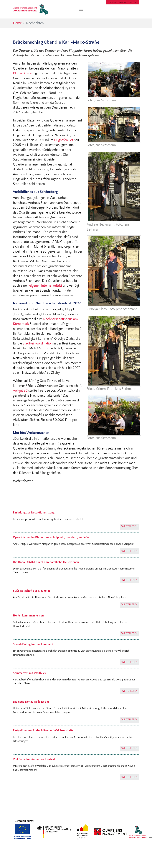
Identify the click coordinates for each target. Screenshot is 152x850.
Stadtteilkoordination (38, 343)
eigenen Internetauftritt (45, 286)
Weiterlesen (129, 526)
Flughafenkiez (63, 140)
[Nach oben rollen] (143, 841)
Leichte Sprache (117, 2)
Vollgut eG (20, 391)
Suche (132, 2)
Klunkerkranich (23, 73)
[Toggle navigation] (81, 9)
